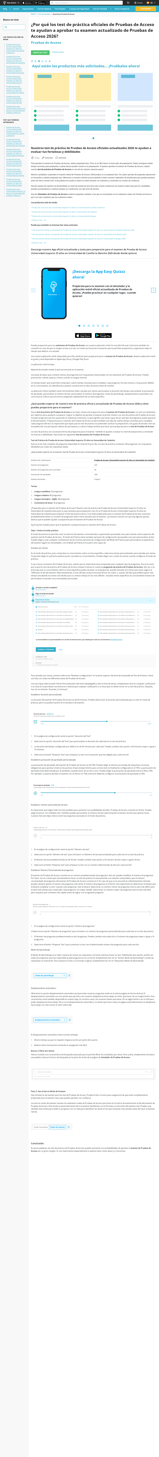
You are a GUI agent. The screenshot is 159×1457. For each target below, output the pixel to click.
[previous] (33, 290)
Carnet (16, 9)
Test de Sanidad (100, 9)
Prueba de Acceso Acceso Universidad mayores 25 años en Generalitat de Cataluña (15, 59)
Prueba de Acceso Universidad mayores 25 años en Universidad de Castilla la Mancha (15, 109)
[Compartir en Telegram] (49, 61)
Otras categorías (122, 9)
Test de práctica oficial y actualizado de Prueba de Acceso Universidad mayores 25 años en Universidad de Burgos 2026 (78, 239)
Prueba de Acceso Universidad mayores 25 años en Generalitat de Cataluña (124, 460)
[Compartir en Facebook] (32, 61)
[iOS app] (83, 335)
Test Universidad (44, 14)
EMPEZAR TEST (40, 53)
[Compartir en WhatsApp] (42, 61)
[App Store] (27, 2)
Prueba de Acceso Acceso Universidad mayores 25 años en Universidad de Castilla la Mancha (15, 48)
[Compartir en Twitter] (35, 61)
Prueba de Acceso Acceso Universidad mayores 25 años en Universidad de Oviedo (15, 89)
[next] (153, 290)
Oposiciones (28, 9)
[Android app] (103, 335)
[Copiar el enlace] (46, 61)
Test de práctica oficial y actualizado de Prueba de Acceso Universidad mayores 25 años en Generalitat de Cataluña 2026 (79, 234)
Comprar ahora (58, 52)
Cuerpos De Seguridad (79, 9)
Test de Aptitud (44, 9)
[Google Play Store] (40, 2)
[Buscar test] (14, 27)
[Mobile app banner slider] (79, 326)
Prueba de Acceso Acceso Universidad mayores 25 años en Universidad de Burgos (15, 69)
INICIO (33, 14)
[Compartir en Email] (39, 61)
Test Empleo (60, 9)
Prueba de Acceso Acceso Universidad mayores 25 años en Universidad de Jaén (14, 99)
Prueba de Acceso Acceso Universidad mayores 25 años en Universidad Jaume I (14, 79)
